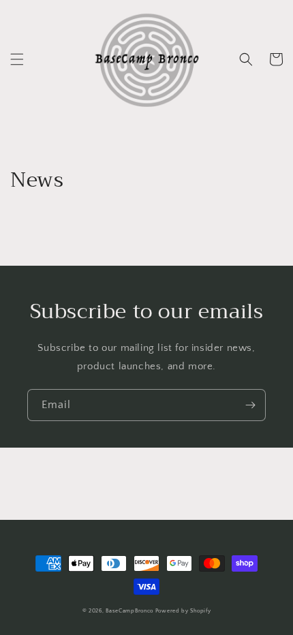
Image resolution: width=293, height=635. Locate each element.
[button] (17, 59)
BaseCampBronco (129, 611)
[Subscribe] (250, 405)
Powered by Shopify (183, 611)
